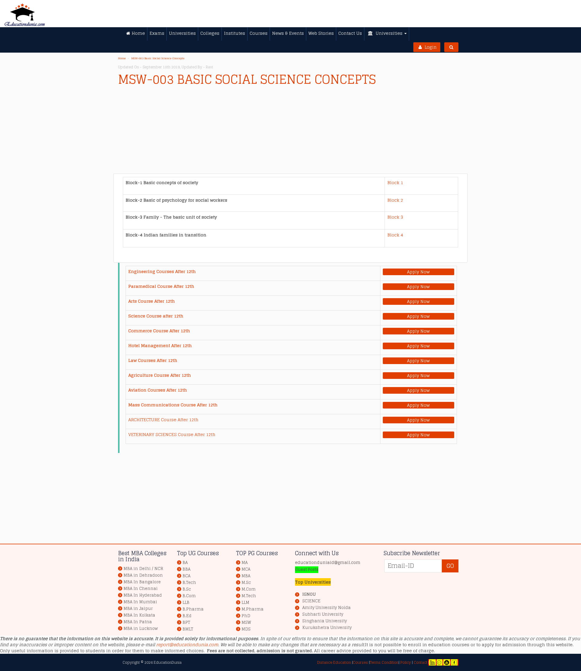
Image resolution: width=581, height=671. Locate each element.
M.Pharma (252, 609)
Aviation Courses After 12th (157, 390)
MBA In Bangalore (142, 581)
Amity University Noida (326, 607)
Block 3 (395, 217)
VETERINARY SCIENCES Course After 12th (171, 434)
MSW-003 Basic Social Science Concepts (158, 58)
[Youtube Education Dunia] (446, 662)
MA (244, 562)
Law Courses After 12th (152, 360)
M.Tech (248, 595)
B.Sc (186, 589)
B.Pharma (193, 609)
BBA (186, 569)
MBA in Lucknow (140, 628)
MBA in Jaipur (138, 608)
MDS (246, 629)
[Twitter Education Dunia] (439, 662)
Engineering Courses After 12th (162, 271)
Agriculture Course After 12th (159, 375)
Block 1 (395, 182)
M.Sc (246, 582)
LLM (245, 602)
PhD (245, 615)
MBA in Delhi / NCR (143, 568)
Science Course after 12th (155, 316)
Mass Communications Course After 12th (173, 405)
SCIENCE (311, 601)
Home (122, 58)
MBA (245, 575)
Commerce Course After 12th (159, 330)
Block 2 (395, 200)
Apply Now (418, 272)
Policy (405, 662)
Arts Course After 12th (151, 301)
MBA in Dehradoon (143, 575)
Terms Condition (384, 662)
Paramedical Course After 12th (161, 286)
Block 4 (395, 235)
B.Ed (187, 615)
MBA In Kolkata (139, 615)
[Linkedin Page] (432, 662)
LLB (185, 602)
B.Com (189, 595)
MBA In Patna (137, 621)
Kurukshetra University (327, 627)
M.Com (248, 589)
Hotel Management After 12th (160, 345)
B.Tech (189, 582)
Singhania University (324, 621)
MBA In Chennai (140, 588)
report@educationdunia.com (187, 644)
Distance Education (334, 662)
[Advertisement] (299, 131)
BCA (186, 575)
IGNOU (309, 594)
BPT (186, 622)
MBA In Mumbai (140, 601)
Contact (420, 662)
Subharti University (322, 614)
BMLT (187, 629)
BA (185, 562)
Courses (360, 662)
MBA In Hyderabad (142, 595)
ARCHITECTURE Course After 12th (163, 419)
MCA (245, 569)
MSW (246, 622)
